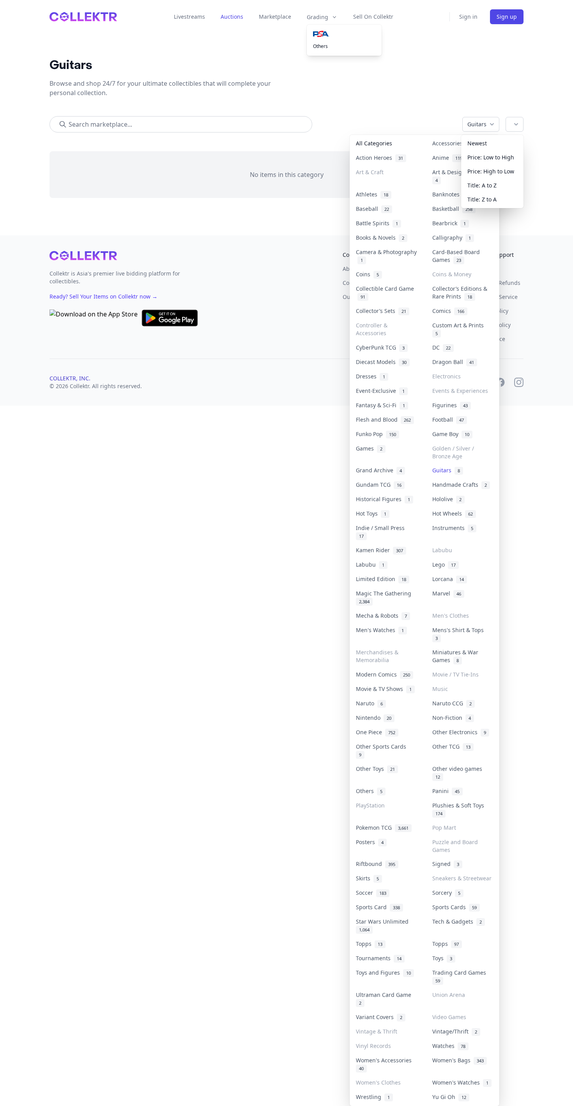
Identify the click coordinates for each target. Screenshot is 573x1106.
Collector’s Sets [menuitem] (381, 310)
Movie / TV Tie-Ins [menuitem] (455, 674)
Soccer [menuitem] (371, 892)
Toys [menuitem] (442, 958)
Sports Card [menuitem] (378, 907)
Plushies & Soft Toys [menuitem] (459, 809)
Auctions (232, 16)
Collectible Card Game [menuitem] (385, 292)
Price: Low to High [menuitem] (490, 157)
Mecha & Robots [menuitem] (381, 615)
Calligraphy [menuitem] (451, 237)
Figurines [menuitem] (450, 405)
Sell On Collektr (373, 16)
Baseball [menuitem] (372, 208)
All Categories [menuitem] (374, 143)
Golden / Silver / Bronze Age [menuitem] (453, 452)
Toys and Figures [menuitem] (383, 972)
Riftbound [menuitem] (375, 863)
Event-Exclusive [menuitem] (380, 390)
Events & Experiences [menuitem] (460, 390)
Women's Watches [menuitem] (460, 1082)
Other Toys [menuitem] (375, 768)
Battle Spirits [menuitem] (377, 223)
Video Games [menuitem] (449, 1017)
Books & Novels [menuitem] (380, 237)
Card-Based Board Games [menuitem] (456, 255)
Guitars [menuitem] (446, 470)
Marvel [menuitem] (446, 593)
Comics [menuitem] (448, 310)
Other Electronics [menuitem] (459, 732)
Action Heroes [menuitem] (379, 157)
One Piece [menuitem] (375, 732)
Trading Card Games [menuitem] (460, 976)
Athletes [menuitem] (372, 194)
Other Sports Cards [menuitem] (382, 750)
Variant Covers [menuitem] (379, 1017)
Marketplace (275, 16)
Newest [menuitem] (477, 143)
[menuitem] (344, 34)
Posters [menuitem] (370, 842)
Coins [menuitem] (367, 274)
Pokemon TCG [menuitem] (382, 827)
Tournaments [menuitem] (378, 958)
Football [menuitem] (448, 419)
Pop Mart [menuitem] (444, 827)
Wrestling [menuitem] (373, 1097)
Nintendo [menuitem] (373, 717)
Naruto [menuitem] (369, 703)
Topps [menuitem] (369, 943)
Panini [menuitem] (446, 791)
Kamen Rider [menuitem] (379, 550)
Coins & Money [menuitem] (451, 274)
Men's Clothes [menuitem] (450, 615)
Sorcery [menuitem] (446, 892)
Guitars (476, 124)
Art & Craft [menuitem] (370, 172)
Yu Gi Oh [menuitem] (449, 1097)
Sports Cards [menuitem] (454, 907)
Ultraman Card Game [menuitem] (385, 998)
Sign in (468, 16)
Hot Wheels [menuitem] (452, 513)
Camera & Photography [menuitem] (386, 255)
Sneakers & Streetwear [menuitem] (462, 878)
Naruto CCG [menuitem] (452, 703)
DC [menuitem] (441, 347)
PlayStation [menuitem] (370, 805)
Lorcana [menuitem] (448, 579)
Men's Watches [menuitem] (380, 630)
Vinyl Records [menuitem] (373, 1045)
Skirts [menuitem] (367, 878)
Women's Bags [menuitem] (458, 1060)
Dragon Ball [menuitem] (453, 362)
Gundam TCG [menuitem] (378, 484)
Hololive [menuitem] (447, 499)
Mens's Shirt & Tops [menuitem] (459, 633)
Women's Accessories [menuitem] (385, 1064)
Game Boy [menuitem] (450, 434)
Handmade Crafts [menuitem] (459, 484)
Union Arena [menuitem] (448, 994)
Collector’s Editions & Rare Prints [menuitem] (459, 292)
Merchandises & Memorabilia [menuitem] (377, 656)
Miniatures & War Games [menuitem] (455, 656)
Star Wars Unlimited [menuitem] (384, 925)
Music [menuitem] (440, 689)
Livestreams (189, 16)
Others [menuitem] (320, 46)
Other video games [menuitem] (458, 772)
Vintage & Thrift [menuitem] (376, 1031)
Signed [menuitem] (445, 863)
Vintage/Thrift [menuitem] (454, 1031)
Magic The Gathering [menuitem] (385, 597)
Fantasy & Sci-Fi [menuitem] (380, 405)
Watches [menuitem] (448, 1045)
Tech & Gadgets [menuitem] (457, 921)
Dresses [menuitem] (370, 376)
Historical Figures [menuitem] (383, 499)
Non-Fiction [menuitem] (451, 717)
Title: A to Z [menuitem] (482, 185)
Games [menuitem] (369, 448)
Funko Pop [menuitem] (376, 434)
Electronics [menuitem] (446, 376)
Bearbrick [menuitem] (449, 223)
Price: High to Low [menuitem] (490, 171)
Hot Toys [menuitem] (371, 513)
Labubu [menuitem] (442, 550)
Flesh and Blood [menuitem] (383, 419)
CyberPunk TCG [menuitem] (380, 347)
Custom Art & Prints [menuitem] (459, 329)
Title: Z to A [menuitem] (482, 199)
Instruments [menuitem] (452, 528)
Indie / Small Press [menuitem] (382, 531)
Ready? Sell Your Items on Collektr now (103, 296)
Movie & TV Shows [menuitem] (384, 689)
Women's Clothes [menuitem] (378, 1082)
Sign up (507, 16)
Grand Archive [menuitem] (379, 470)
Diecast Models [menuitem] (381, 362)
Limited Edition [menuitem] (381, 579)
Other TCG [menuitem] (451, 746)
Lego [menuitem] (444, 564)
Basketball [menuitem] (452, 208)
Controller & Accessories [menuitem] (371, 329)
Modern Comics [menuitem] (383, 674)
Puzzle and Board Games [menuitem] (455, 845)
